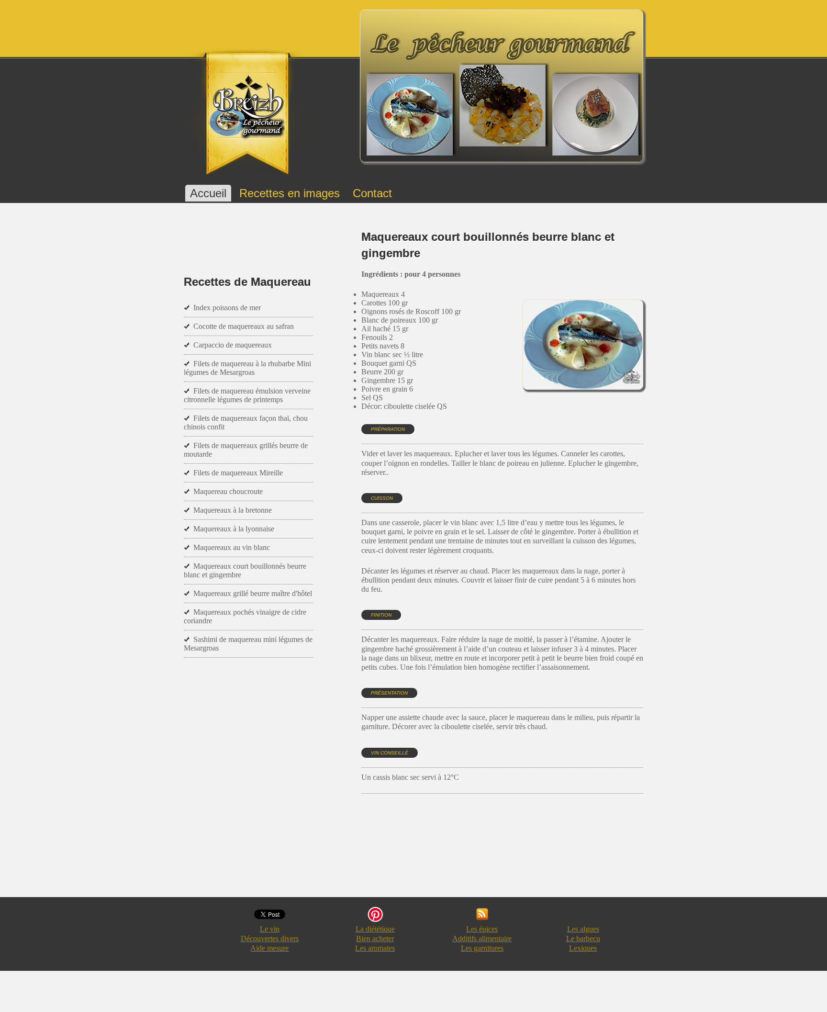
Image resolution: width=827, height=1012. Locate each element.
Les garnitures (482, 948)
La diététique (375, 929)
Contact (372, 193)
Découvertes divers (270, 938)
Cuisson (382, 498)
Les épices (482, 929)
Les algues (583, 929)
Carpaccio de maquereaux (232, 345)
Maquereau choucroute (228, 491)
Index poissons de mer (227, 308)
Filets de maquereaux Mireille (238, 473)
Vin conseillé (389, 752)
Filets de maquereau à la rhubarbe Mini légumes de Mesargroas (247, 368)
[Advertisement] (535, 854)
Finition (381, 615)
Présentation (389, 693)
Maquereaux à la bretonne (232, 510)
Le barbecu (583, 938)
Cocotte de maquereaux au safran (243, 326)
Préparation (388, 429)
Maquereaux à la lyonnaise (233, 529)
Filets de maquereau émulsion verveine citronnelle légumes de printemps (247, 395)
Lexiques (583, 948)
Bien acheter (375, 938)
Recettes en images (289, 193)
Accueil (208, 193)
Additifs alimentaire (482, 938)
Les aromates (375, 948)
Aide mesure (269, 948)
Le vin (269, 929)
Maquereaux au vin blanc (231, 547)
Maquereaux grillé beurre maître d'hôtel (252, 593)
